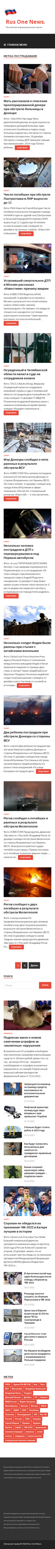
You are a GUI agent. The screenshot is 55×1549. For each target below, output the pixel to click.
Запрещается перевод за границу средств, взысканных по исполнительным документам (37, 1090)
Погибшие (34, 1410)
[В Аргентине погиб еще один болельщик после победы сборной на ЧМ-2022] (13, 1283)
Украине (36, 1423)
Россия (18, 1419)
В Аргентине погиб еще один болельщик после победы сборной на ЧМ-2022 (37, 1278)
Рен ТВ (43, 1414)
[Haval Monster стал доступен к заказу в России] (13, 1344)
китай (39, 1431)
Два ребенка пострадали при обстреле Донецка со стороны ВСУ (27, 736)
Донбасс (28, 1397)
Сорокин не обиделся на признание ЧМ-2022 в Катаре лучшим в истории (25, 1227)
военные (30, 1431)
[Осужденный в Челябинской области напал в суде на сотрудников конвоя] (27, 349)
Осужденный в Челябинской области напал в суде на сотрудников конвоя (25, 374)
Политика (9, 1414)
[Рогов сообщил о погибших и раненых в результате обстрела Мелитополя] (27, 797)
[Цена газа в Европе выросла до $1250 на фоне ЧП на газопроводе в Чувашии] (13, 1320)
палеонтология (35, 1436)
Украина (26, 1423)
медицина (19, 1436)
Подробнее (22, 148)
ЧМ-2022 (28, 1427)
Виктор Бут (17, 1389)
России (8, 1419)
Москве (34, 1406)
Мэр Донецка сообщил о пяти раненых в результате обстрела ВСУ (26, 463)
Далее (34, 965)
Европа (44, 1397)
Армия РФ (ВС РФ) (22, 1384)
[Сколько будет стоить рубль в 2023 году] (13, 1137)
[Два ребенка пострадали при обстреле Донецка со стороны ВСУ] (27, 711)
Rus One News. (25, 21)
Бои (35, 1384)
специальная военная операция (20, 1440)
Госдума (28, 1393)
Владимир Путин (13, 1393)
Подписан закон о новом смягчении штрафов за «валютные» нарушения (22, 1041)
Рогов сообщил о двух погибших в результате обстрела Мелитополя (21, 908)
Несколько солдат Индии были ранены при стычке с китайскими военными (27, 647)
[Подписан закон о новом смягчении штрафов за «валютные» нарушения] (27, 1030)
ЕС (36, 1397)
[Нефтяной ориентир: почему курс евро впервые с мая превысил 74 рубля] (13, 1117)
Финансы (8, 1033)
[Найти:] (27, 985)
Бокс (42, 1384)
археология (41, 1427)
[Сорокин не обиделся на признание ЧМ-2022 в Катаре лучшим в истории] (27, 1216)
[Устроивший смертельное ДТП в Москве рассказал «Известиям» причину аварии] (27, 260)
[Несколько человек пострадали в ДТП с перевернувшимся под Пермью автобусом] (27, 525)
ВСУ (7, 1389)
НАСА (43, 1406)
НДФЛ (16, 1410)
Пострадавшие (24, 1414)
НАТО (7, 1410)
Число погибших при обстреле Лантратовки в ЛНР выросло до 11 (27, 198)
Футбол (8, 1427)
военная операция (14, 1431)
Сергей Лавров (12, 1423)
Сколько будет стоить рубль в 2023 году (37, 1129)
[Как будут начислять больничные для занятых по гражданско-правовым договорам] (13, 1154)
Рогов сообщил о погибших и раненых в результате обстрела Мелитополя (26, 822)
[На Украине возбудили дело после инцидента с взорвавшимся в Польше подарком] (13, 1361)
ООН (24, 1410)
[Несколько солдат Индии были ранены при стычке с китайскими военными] (27, 622)
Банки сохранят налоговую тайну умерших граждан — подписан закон (35, 1172)
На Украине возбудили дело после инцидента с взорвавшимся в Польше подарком (37, 1355)
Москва (24, 1406)
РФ (35, 1414)
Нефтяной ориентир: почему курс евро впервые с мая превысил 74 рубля (36, 1112)
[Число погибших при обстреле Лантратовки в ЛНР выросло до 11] (27, 173)
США (27, 1419)
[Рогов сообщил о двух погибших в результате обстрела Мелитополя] (27, 883)
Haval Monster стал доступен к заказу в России (35, 1336)
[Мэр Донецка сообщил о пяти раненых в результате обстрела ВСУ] (27, 439)
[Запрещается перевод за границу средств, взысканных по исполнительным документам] (13, 1094)
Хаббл (18, 1427)
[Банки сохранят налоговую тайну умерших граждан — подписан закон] (13, 1177)
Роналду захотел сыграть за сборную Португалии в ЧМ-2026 (37, 1296)
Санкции (37, 1419)
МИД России (11, 1401)
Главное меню (17, 44)
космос (8, 1436)
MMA (7, 1384)
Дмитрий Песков (13, 1397)
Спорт (6, 97)
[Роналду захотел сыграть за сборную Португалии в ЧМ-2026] (13, 1303)
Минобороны (11, 1406)
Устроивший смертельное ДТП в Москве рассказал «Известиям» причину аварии (27, 284)
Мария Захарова (27, 1401)
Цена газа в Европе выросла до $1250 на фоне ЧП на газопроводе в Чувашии (36, 1316)
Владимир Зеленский (35, 1389)
